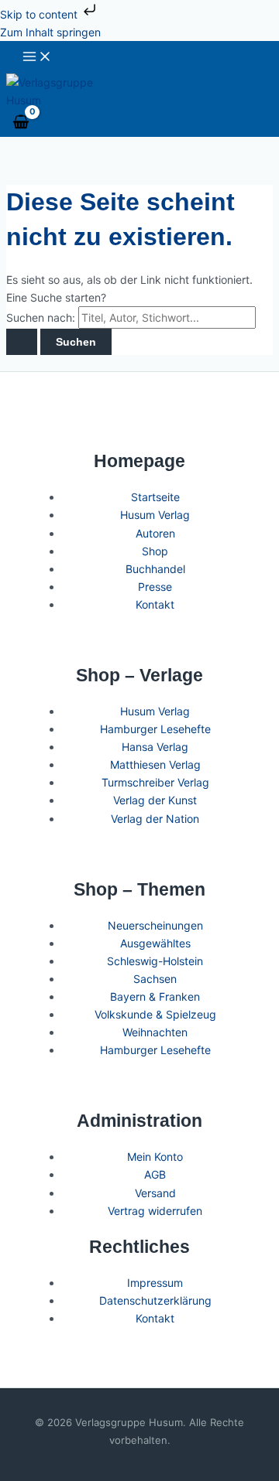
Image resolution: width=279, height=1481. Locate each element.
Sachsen (155, 978)
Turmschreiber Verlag (155, 782)
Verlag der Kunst (155, 800)
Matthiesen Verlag (155, 764)
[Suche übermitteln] (21, 342)
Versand (155, 1192)
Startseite (155, 496)
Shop (155, 551)
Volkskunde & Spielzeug (155, 1014)
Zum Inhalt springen (50, 32)
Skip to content (40, 14)
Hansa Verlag (155, 746)
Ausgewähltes (155, 943)
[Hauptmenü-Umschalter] (37, 57)
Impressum (155, 1282)
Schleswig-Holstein (155, 960)
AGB (155, 1174)
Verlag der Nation (155, 818)
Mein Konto (155, 1156)
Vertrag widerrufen (155, 1210)
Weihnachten (155, 1032)
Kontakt (155, 604)
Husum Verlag (155, 514)
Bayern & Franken (155, 996)
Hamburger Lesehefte (155, 728)
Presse (155, 586)
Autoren (155, 533)
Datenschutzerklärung (155, 1300)
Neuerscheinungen (155, 925)
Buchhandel (155, 568)
